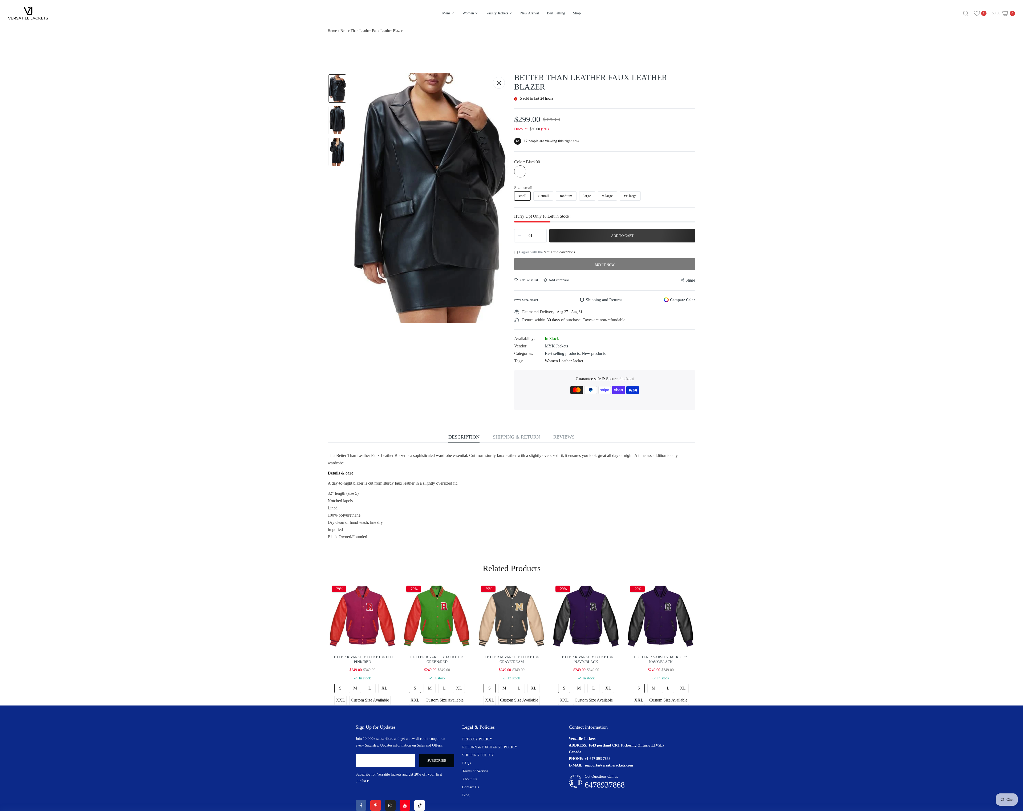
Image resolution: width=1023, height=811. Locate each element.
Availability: (524, 338)
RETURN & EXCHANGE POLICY (489, 747)
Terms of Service (475, 771)
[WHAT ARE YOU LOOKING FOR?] (965, 13)
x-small (543, 196)
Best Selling (556, 13)
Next (503, 198)
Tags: (518, 361)
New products (594, 353)
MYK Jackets (556, 346)
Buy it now (605, 265)
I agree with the (547, 252)
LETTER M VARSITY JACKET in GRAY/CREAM (512, 659)
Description (464, 437)
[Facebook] (361, 805)
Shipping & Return (516, 437)
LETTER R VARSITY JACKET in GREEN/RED (437, 659)
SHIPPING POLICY (478, 755)
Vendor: (520, 346)
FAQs (466, 763)
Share (690, 280)
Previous (356, 198)
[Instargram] (390, 805)
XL (384, 688)
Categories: (523, 353)
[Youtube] (405, 805)
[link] (1012, 772)
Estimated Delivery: (538, 312)
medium (566, 196)
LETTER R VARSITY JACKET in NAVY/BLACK (586, 659)
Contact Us (470, 787)
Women (468, 13)
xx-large (630, 196)
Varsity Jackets (497, 13)
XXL (340, 700)
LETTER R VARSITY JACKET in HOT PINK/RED (362, 659)
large (587, 196)
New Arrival (529, 13)
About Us (469, 779)
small (522, 196)
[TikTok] (419, 805)
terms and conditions (559, 252)
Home (332, 31)
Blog (465, 795)
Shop (577, 13)
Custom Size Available (370, 700)
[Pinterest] (375, 805)
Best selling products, (563, 353)
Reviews (564, 437)
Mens (446, 13)
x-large (607, 196)
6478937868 (605, 784)
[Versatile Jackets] (28, 13)
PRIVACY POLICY (477, 739)
